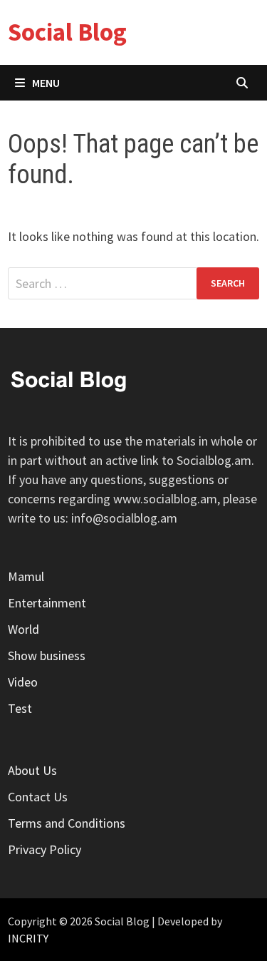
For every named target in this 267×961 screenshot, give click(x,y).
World (23, 629)
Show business (46, 655)
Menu (46, 83)
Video (23, 682)
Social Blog (67, 32)
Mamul (26, 576)
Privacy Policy (44, 849)
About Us (32, 770)
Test (20, 708)
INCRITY (28, 938)
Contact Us (38, 796)
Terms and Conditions (66, 823)
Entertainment (47, 603)
